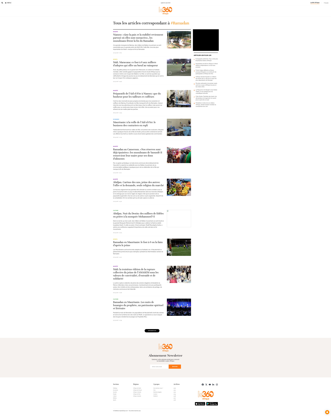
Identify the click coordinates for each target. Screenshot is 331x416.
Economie (116, 119)
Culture (115, 210)
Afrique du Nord (137, 388)
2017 (175, 398)
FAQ (154, 390)
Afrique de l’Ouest (137, 390)
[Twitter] (206, 384)
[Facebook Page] (203, 384)
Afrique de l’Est (136, 394)
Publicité (155, 396)
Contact (155, 394)
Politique (115, 388)
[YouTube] (210, 384)
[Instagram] (217, 384)
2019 (175, 394)
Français (326, 3)
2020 (175, 392)
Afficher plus (152, 330)
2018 (175, 396)
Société (115, 31)
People (114, 394)
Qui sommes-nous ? (158, 388)
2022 (175, 388)
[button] (327, 412)
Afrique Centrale (137, 392)
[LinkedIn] (213, 384)
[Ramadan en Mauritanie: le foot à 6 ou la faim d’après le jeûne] (179, 247)
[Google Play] (212, 403)
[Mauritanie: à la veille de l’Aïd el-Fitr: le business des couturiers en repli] (179, 127)
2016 (175, 400)
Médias (115, 398)
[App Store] (200, 403)
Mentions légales (157, 392)
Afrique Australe (137, 396)
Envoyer (174, 366)
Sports (115, 59)
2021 (175, 390)
